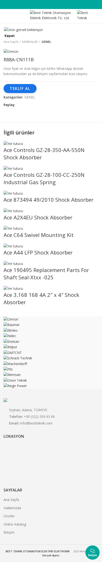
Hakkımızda (12, 508)
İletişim (9, 532)
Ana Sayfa (11, 499)
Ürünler (9, 516)
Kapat (10, 35)
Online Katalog (15, 524)
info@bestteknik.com (36, 423)
